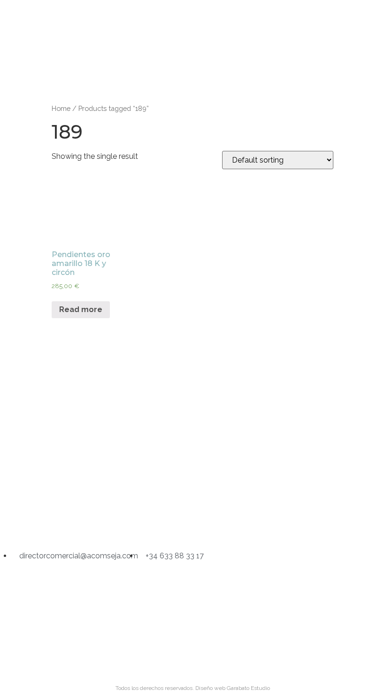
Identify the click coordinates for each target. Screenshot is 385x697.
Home (61, 108)
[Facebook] (192, 522)
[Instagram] (152, 522)
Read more (80, 309)
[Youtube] (232, 522)
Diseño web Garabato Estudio (232, 688)
